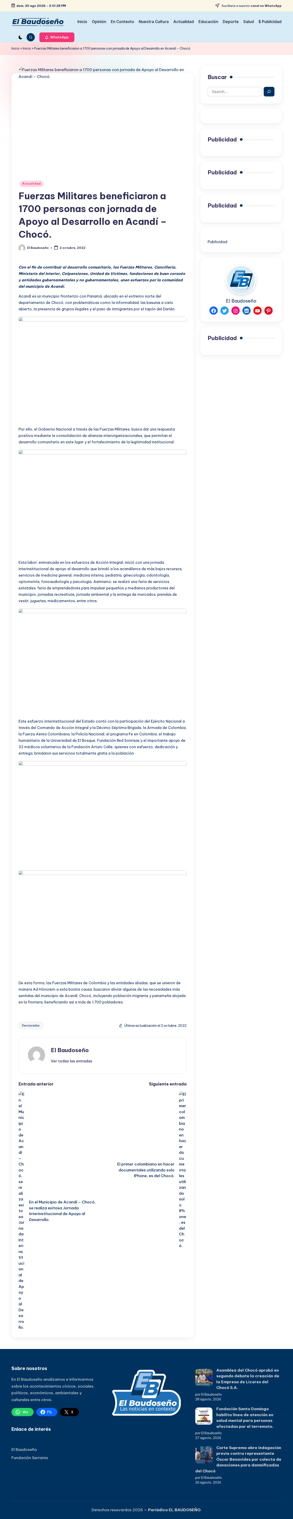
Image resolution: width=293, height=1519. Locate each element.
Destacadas (31, 1025)
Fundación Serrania (29, 1457)
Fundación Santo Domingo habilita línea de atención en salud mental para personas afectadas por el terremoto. (244, 1417)
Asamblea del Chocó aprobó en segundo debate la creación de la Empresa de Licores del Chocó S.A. (247, 1379)
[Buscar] (269, 91)
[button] (56, 37)
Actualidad (31, 183)
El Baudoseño (70, 1050)
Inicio (15, 48)
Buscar (217, 77)
